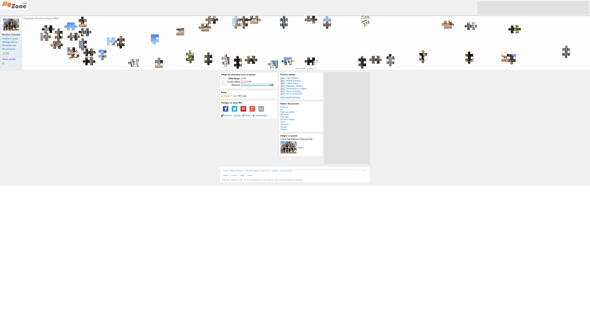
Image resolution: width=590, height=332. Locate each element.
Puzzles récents (287, 74)
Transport (284, 124)
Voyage (283, 127)
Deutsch (250, 175)
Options (301, 147)
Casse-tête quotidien (252, 171)
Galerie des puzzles (289, 104)
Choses (283, 129)
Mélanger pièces (9, 42)
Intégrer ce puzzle (288, 136)
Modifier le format (9, 39)
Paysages (284, 117)
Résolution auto (8, 45)
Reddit (248, 116)
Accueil (226, 171)
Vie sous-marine (287, 119)
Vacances (284, 114)
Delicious (228, 116)
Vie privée (275, 171)
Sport (282, 122)
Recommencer (8, 49)
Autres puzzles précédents (290, 97)
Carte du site (265, 171)
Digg (239, 116)
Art (281, 109)
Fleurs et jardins (287, 112)
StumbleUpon (261, 116)
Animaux (284, 107)
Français (234, 175)
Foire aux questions (286, 171)
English (226, 175)
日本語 (242, 175)
